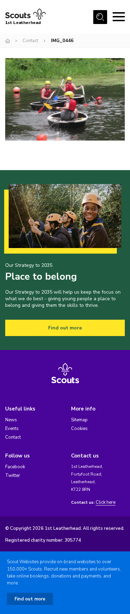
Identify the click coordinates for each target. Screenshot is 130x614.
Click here (105, 502)
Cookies (79, 428)
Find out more (65, 328)
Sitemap (79, 420)
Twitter (12, 475)
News (11, 420)
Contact (30, 41)
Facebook (15, 467)
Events (12, 428)
